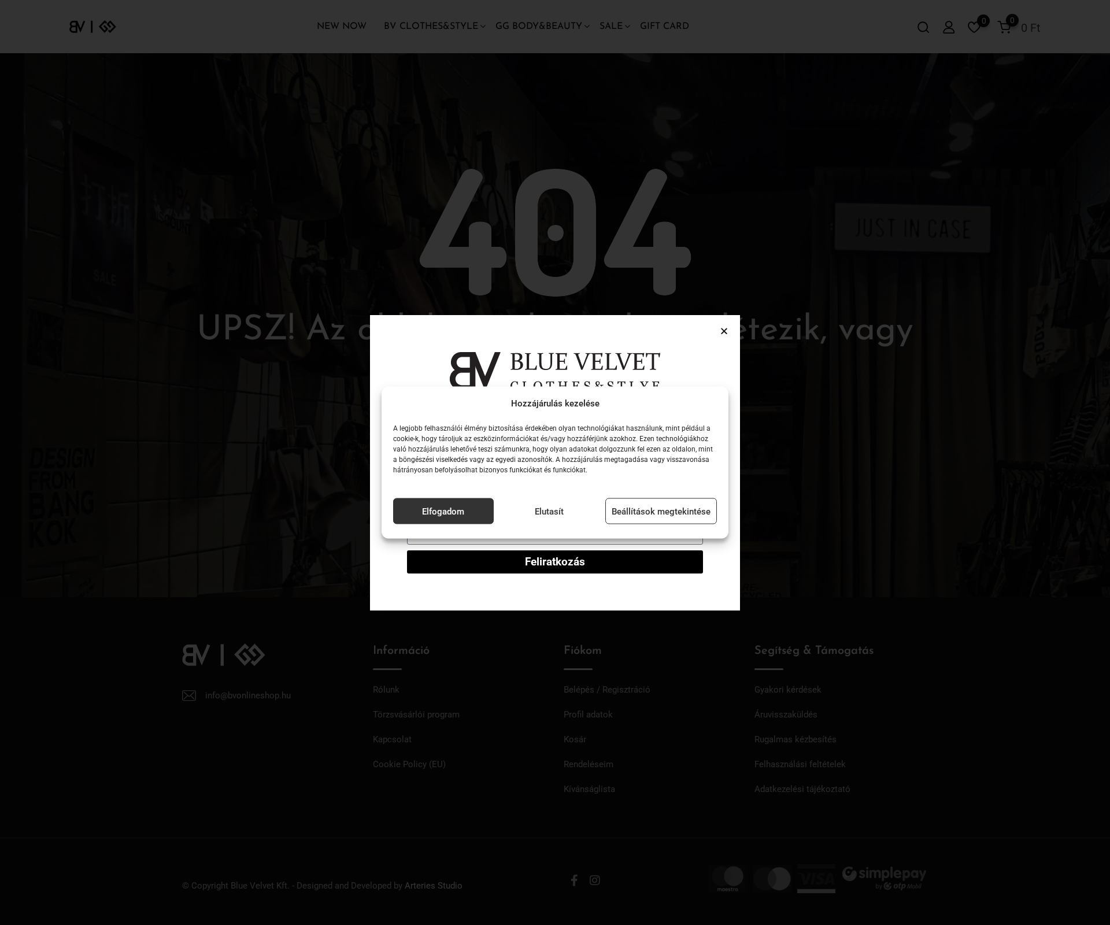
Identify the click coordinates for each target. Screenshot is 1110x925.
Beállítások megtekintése (661, 511)
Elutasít (549, 511)
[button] (724, 331)
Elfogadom (443, 511)
